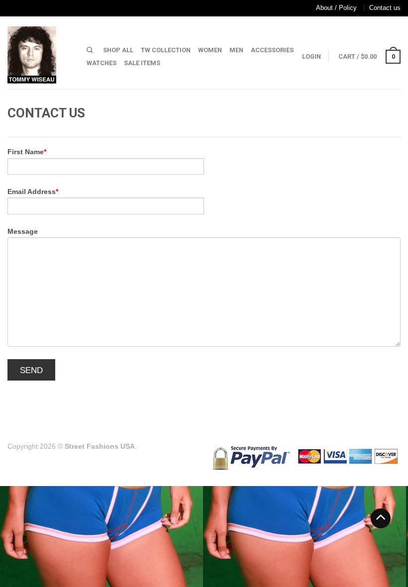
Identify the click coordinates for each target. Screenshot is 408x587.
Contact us (385, 7)
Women (210, 50)
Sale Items (142, 63)
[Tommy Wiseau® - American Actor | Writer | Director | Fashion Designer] (39, 52)
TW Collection (166, 50)
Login (311, 56)
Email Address (31, 191)
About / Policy (336, 7)
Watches (101, 63)
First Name (25, 151)
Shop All (118, 50)
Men (236, 50)
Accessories (272, 50)
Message (22, 231)
